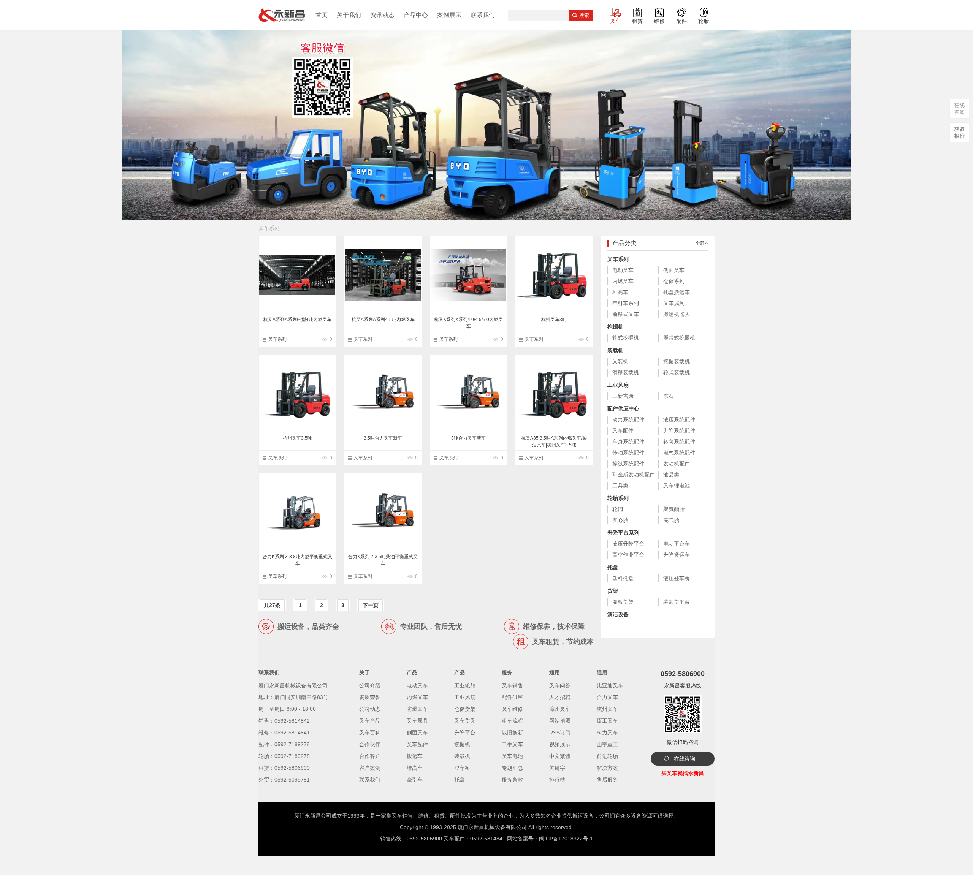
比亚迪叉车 (610, 685)
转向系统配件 (679, 441)
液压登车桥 (676, 578)
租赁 (637, 21)
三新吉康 (623, 396)
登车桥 (462, 768)
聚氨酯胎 (674, 509)
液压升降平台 (628, 544)
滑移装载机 (625, 372)
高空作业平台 (628, 555)
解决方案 (607, 768)
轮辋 (617, 509)
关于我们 (349, 15)
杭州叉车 (607, 709)
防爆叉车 (417, 709)
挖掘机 (615, 327)
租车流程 (512, 721)
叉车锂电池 (676, 486)
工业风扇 (618, 385)
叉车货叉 (464, 721)
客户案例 (369, 768)
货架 (612, 591)
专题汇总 (512, 768)
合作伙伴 (369, 744)
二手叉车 (512, 744)
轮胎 (703, 21)
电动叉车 (623, 270)
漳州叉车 (559, 709)
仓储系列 (674, 281)
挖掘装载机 (676, 361)
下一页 (371, 605)
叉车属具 (674, 303)
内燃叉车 (623, 281)
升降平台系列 (623, 533)
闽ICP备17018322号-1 (566, 838)
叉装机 (620, 361)
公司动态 (369, 709)
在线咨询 (684, 759)
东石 (668, 396)
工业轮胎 (464, 685)
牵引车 (415, 780)
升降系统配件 (679, 430)
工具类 (620, 486)
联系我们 (483, 15)
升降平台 (464, 732)
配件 (681, 21)
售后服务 (607, 780)
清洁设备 (618, 614)
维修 (659, 21)
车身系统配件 (628, 441)
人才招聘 (559, 697)
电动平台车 (676, 544)
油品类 (671, 475)
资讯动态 (382, 15)
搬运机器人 (676, 314)
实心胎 (620, 520)
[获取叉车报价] (959, 132)
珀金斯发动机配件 (633, 475)
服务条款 (512, 780)
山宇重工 (607, 744)
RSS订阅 (559, 732)
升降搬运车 (676, 555)
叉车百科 (369, 732)
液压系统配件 (679, 419)
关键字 (557, 768)
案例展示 (449, 15)
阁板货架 (623, 602)
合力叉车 (607, 697)
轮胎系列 (618, 498)
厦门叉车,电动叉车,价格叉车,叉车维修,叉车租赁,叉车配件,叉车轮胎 (281, 15)
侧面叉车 (674, 270)
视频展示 (559, 744)
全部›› (702, 243)
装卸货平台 (676, 602)
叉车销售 (512, 685)
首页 (321, 15)
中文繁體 (559, 756)
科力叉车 (607, 732)
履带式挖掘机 (679, 338)
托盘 (612, 567)
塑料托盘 (623, 578)
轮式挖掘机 (625, 338)
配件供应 (512, 697)
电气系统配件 (679, 452)
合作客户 (369, 756)
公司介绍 (369, 685)
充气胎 (671, 520)
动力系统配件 (628, 419)
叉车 (615, 21)
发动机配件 (676, 463)
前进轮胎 (607, 756)
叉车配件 (623, 430)
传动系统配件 (628, 452)
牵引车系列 (625, 303)
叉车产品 (369, 721)
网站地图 (559, 721)
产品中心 (416, 15)
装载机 (615, 350)
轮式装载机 (676, 372)
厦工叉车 (607, 721)
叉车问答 (559, 685)
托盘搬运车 (676, 292)
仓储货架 (464, 709)
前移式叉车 (625, 314)
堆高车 (620, 292)
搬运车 (415, 756)
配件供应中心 (623, 408)
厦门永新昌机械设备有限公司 (492, 827)
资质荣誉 (369, 697)
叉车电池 (512, 756)
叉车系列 (277, 339)
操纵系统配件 (628, 463)
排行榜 (557, 780)
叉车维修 (512, 709)
